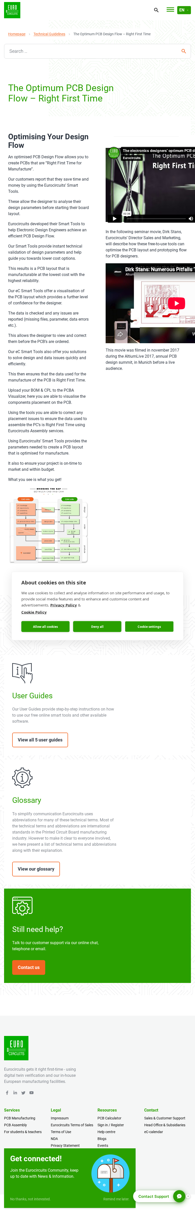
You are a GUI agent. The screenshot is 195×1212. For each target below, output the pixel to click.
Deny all (97, 626)
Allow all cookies (45, 626)
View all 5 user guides (40, 739)
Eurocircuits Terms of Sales (72, 1125)
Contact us (29, 967)
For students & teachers (23, 1132)
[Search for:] (97, 51)
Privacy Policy (63, 605)
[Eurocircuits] (12, 10)
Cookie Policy (34, 612)
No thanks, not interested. (30, 1199)
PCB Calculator (109, 1118)
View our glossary (36, 869)
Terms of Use (61, 1132)
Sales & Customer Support (164, 1118)
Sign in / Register (111, 1125)
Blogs (102, 1139)
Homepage (16, 34)
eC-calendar (153, 1132)
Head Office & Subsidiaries (164, 1125)
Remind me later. (116, 1199)
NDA (54, 1139)
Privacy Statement (65, 1146)
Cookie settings (149, 626)
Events (103, 1146)
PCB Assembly (15, 1125)
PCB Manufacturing (19, 1118)
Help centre (106, 1132)
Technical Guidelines (49, 34)
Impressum (60, 1118)
